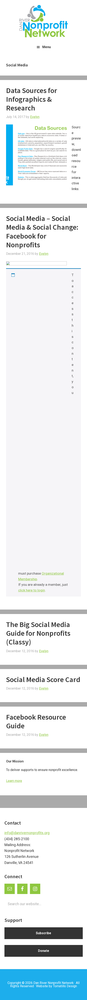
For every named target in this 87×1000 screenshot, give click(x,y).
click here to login (31, 590)
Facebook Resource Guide (36, 721)
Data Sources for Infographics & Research (31, 99)
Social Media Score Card (43, 679)
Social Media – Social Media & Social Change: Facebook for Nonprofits (42, 231)
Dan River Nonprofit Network (53, 983)
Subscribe (43, 933)
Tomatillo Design (65, 986)
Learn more (14, 781)
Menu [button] (46, 47)
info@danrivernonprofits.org (27, 833)
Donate (43, 951)
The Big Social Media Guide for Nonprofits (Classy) (38, 633)
